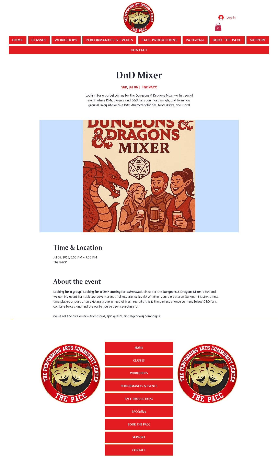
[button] (218, 27)
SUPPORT (138, 437)
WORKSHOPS (139, 373)
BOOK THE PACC (139, 424)
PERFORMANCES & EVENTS (139, 386)
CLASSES (139, 360)
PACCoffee (139, 411)
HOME (139, 347)
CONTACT (139, 450)
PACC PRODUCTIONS (139, 398)
